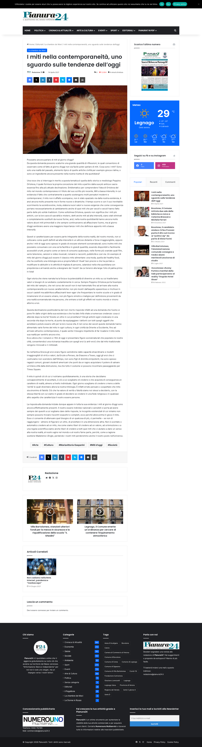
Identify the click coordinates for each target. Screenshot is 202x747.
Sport (114, 30)
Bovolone (125, 643)
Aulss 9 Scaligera (111, 643)
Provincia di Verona (127, 685)
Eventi (101, 30)
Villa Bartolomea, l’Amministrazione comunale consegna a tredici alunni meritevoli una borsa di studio (163, 253)
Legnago (127, 680)
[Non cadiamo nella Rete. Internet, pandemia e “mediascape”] (41, 566)
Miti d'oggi (96, 445)
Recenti (153, 182)
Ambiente (69, 660)
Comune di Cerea (111, 662)
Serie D (107, 694)
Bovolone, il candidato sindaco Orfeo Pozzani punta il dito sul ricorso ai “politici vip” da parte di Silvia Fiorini (163, 233)
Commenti (170, 182)
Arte (36, 445)
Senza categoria (72, 682)
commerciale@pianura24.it (38, 731)
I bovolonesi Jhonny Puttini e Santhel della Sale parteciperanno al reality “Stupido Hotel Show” (163, 274)
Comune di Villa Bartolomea (115, 671)
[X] (53, 477)
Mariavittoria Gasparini (72, 445)
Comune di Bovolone (113, 657)
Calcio (107, 648)
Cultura (49, 445)
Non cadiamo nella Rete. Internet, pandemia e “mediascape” (39, 580)
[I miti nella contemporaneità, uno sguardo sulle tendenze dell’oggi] (141, 196)
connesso (42, 610)
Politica (38, 30)
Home (28, 30)
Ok (162, 4)
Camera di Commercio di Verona (117, 652)
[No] (198, 4)
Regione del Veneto (112, 690)
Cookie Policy (173, 742)
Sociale (68, 656)
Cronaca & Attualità (60, 30)
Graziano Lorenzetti (112, 680)
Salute (67, 651)
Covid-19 (133, 671)
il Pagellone (70, 691)
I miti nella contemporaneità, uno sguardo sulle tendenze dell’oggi (163, 196)
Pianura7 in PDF (147, 30)
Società (113, 445)
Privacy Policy (159, 742)
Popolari (138, 182)
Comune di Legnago (129, 662)
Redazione (36, 72)
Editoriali (127, 30)
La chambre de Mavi (53, 44)
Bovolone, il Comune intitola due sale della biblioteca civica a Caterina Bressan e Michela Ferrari (162, 214)
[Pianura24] (45, 16)
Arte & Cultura (85, 30)
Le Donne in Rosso (73, 700)
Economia (69, 647)
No (168, 4)
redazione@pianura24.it (153, 674)
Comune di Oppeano (112, 666)
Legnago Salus (110, 685)
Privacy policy (180, 4)
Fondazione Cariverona (114, 676)
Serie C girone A (129, 690)
